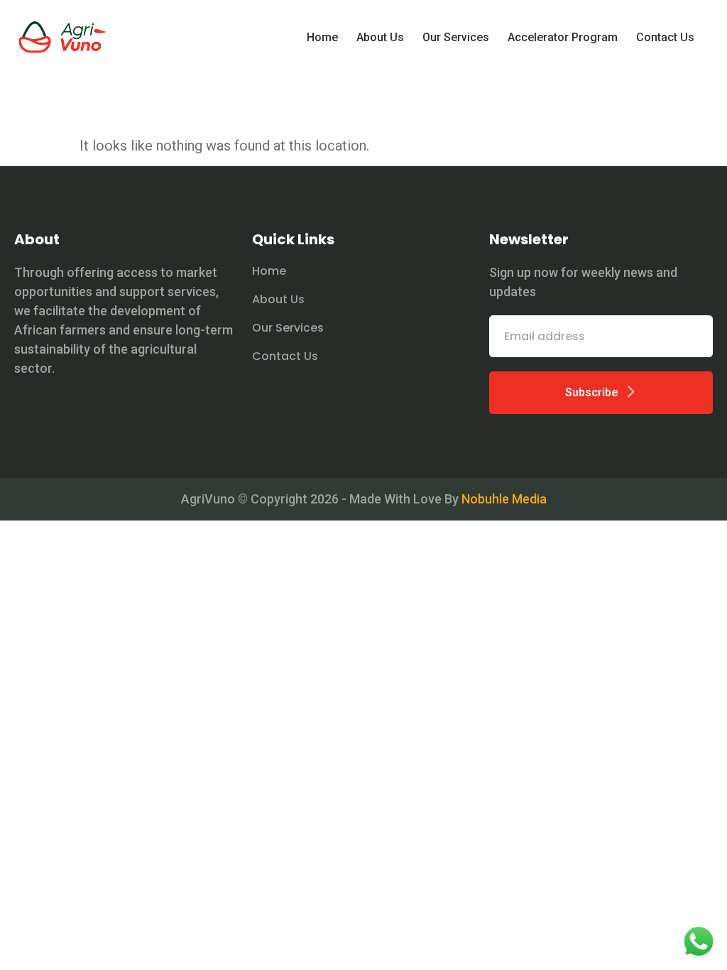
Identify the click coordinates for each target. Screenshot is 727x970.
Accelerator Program (563, 37)
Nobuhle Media (504, 498)
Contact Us (665, 37)
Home (322, 37)
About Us (380, 37)
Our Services (455, 37)
